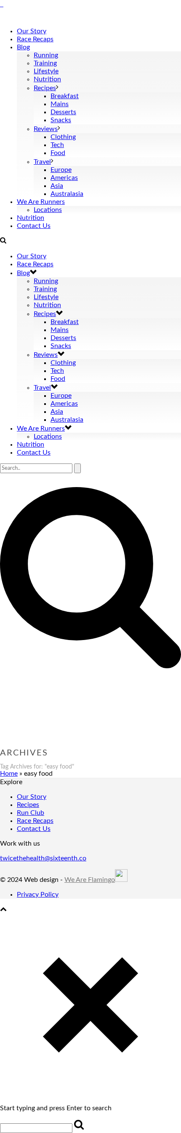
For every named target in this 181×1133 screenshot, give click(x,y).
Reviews (46, 129)
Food (58, 153)
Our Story (31, 31)
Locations (48, 209)
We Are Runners (41, 201)
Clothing (63, 137)
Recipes (45, 88)
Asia (57, 185)
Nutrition (47, 79)
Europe (61, 169)
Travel (42, 161)
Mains (60, 104)
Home (9, 773)
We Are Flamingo (89, 879)
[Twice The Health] (1, 4)
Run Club (30, 812)
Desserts (63, 112)
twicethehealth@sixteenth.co (43, 858)
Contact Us (34, 225)
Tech (57, 145)
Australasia (67, 193)
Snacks (61, 120)
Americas (64, 177)
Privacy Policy (38, 894)
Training (45, 63)
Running (46, 55)
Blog (23, 47)
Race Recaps (35, 39)
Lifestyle (46, 71)
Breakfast (65, 96)
